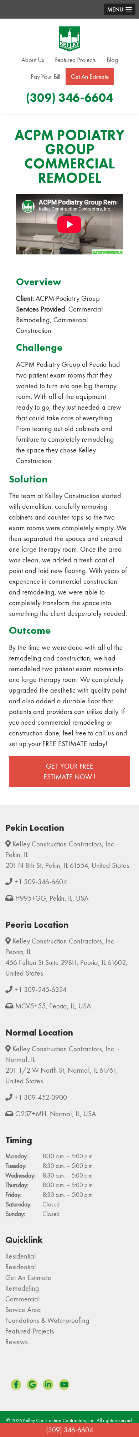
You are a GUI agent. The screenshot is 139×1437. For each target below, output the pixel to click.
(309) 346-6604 (69, 1430)
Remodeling (22, 1288)
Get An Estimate (90, 76)
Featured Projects (75, 60)
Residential (20, 1256)
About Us (32, 60)
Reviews (16, 1341)
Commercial (22, 1299)
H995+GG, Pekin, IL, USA (51, 898)
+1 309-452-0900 (40, 1097)
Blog (112, 60)
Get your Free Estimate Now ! (69, 771)
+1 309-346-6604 (40, 881)
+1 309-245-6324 (40, 989)
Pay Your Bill (45, 76)
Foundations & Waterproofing (47, 1320)
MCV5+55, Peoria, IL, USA (53, 1006)
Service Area (23, 1309)
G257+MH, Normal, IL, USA (55, 1113)
